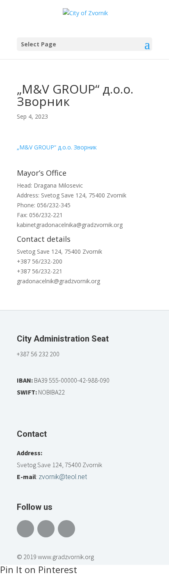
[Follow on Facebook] (25, 528)
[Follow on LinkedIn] (66, 528)
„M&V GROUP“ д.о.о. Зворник (57, 147)
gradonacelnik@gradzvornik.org (58, 281)
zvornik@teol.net (63, 477)
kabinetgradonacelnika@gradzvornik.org (70, 225)
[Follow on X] (46, 528)
